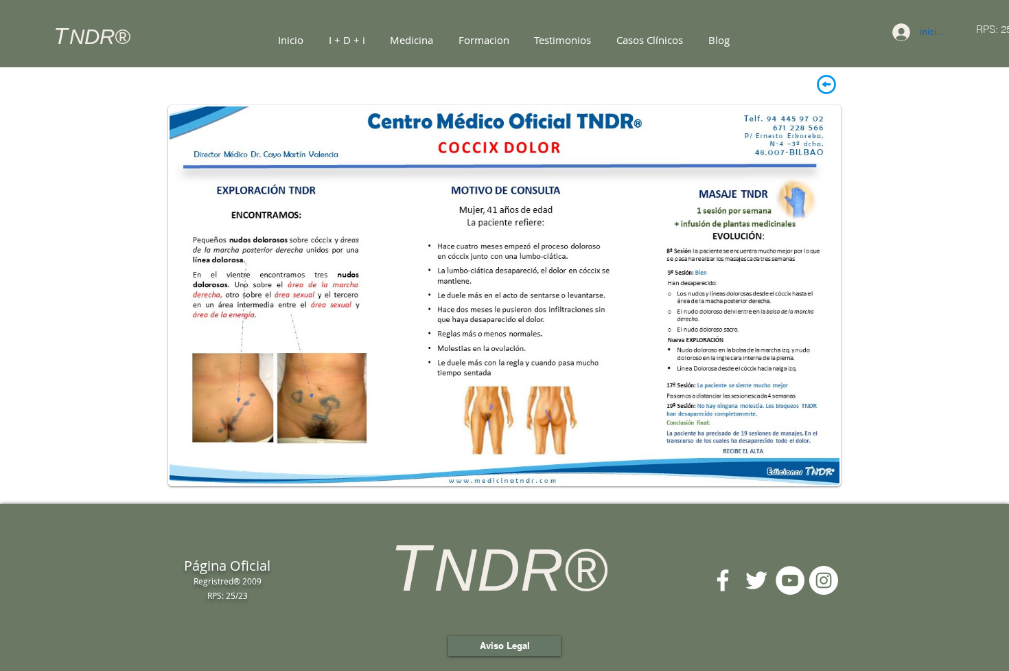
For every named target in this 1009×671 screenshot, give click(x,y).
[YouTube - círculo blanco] (790, 580)
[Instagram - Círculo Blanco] (823, 580)
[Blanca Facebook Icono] (722, 580)
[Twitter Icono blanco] (756, 580)
